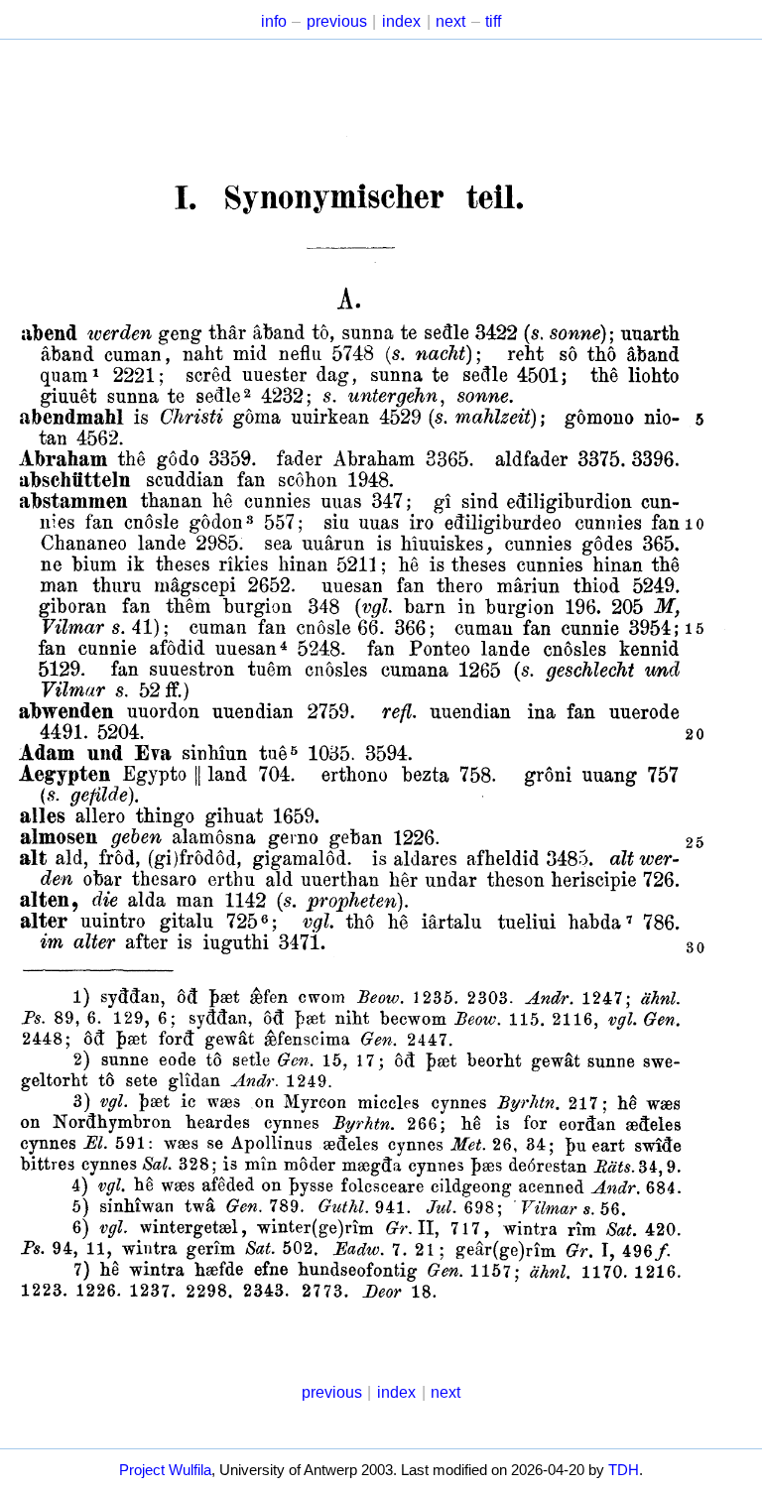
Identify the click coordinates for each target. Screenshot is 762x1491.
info (274, 21)
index (401, 21)
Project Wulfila (165, 1470)
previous (337, 21)
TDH (623, 1470)
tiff (493, 21)
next (450, 21)
